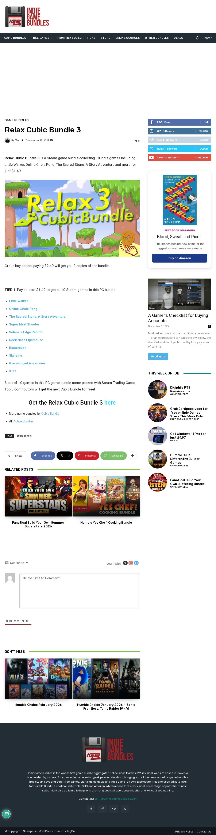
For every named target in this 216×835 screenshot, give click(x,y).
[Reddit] (102, 809)
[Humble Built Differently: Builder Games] (157, 459)
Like (206, 122)
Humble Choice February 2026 (38, 705)
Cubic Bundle (50, 414)
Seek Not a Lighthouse (26, 340)
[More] (132, 455)
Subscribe (201, 157)
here (110, 402)
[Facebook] (91, 809)
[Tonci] (8, 140)
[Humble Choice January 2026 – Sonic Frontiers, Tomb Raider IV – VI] (106, 678)
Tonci (19, 140)
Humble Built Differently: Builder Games (185, 459)
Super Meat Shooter (24, 324)
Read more (158, 356)
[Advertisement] (134, 16)
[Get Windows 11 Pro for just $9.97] (157, 435)
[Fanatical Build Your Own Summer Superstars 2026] (38, 496)
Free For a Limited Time (184, 419)
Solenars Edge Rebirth (26, 332)
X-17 (12, 371)
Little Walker (18, 301)
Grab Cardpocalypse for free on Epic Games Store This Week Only (189, 412)
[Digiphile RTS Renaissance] (157, 389)
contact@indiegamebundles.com (115, 798)
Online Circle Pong (23, 309)
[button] (202, 38)
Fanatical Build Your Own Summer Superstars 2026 (38, 524)
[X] (125, 809)
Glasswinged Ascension (27, 363)
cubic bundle (24, 435)
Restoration (17, 348)
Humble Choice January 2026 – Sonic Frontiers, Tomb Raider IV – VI (106, 706)
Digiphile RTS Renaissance (180, 389)
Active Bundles (23, 421)
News (152, 308)
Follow (203, 131)
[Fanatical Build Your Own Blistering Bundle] (157, 482)
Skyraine (15, 355)
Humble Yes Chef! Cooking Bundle (106, 522)
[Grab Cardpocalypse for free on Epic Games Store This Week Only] (157, 412)
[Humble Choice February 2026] (38, 678)
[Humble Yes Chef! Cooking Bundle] (106, 496)
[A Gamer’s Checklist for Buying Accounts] (179, 294)
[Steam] (113, 809)
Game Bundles (17, 120)
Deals (174, 440)
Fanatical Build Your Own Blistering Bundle (187, 482)
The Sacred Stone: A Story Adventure (37, 317)
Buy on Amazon (180, 258)
